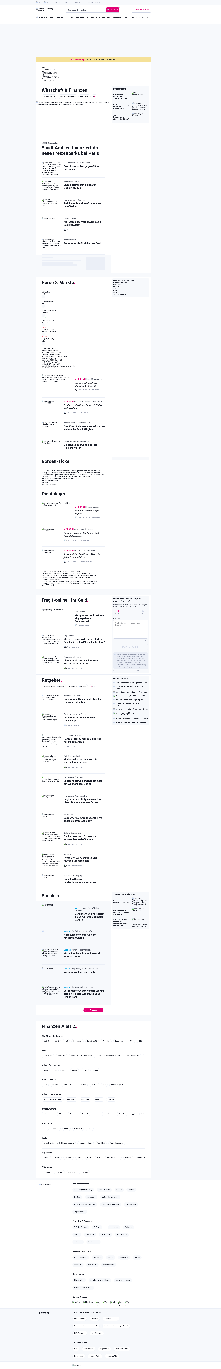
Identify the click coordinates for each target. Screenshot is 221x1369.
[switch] (94, 96)
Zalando (45, 354)
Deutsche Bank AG (143, 1157)
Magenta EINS (112, 1356)
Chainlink (85, 1114)
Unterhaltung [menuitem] (95, 17)
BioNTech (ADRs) (113, 1157)
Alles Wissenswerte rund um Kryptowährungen (80, 936)
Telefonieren (88, 1349)
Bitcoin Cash (48, 1114)
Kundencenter (79, 1318)
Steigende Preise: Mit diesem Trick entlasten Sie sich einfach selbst (120, 922)
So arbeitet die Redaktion (99, 1280)
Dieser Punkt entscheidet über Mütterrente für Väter (81, 662)
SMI (104, 1085)
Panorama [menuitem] (106, 17)
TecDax (95, 1070)
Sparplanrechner (85, 1143)
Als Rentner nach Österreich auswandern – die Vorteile (80, 838)
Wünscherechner (116, 1143)
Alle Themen (105, 1234)
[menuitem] (39, 2)
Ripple (133, 1114)
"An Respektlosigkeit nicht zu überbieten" (121, 117)
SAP (114, 288)
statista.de (92, 1265)
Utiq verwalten (131, 1204)
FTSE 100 (106, 1041)
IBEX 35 (141, 1041)
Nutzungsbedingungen (126, 667)
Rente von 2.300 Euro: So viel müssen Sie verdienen (80, 859)
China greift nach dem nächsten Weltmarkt (86, 384)
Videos (76, 1234)
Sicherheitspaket (111, 1318)
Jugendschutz (79, 1212)
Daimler (128, 1157)
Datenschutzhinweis (142, 670)
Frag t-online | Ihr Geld (68, 96)
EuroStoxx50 (92, 1041)
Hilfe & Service (79, 1333)
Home (37, 22)
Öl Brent (56, 1128)
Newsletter (114, 1227)
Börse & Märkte (49, 96)
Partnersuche (93, 1242)
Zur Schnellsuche (118, 66)
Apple (79, 1157)
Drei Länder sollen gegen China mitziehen (81, 168)
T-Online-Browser (80, 1227)
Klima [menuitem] (138, 17)
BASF (44, 362)
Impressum (91, 1197)
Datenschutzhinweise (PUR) (84, 1204)
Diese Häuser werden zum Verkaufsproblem (120, 96)
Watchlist (101, 1143)
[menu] (93, 10)
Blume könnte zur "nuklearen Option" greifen (80, 186)
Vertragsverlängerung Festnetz (86, 1326)
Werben (131, 1190)
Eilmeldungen (122, 1234)
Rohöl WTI (78, 1128)
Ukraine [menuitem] (60, 17)
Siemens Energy (48, 356)
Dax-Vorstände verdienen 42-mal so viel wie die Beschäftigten (84, 428)
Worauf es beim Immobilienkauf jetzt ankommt (82, 955)
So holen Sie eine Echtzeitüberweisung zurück (80, 880)
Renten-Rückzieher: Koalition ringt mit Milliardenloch (83, 740)
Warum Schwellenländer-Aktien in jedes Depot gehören (82, 555)
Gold (45, 1128)
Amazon (68, 1157)
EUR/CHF (47, 1172)
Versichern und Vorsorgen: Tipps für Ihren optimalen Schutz (90, 916)
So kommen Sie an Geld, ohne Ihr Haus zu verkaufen (82, 701)
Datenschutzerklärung (139, 665)
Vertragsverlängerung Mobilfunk (116, 1326)
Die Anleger (84, 96)
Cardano (73, 1114)
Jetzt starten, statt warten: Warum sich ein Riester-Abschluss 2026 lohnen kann (84, 993)
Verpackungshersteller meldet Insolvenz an (122, 902)
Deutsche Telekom (120, 283)
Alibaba (46, 1157)
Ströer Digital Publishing (83, 1190)
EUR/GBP (59, 1172)
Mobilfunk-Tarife (122, 1349)
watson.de (98, 1257)
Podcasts (128, 1227)
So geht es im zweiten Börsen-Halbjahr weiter (81, 446)
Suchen (114, 10)
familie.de (78, 1265)
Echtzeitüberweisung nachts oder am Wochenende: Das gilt (83, 782)
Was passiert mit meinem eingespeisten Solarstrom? (89, 618)
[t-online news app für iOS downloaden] (77, 1303)
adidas (44, 364)
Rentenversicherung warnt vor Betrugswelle (121, 107)
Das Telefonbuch (80, 1257)
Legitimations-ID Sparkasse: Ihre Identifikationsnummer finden (82, 801)
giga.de (110, 1257)
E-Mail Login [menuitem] (140, 10)
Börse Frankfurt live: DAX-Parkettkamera (59, 1143)
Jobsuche (78, 1242)
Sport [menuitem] (67, 17)
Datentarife (78, 1356)
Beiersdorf (45, 360)
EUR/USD (84, 1172)
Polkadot (122, 1114)
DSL (75, 1349)
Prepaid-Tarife (95, 1356)
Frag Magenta (97, 1333)
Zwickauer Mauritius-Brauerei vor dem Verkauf (83, 205)
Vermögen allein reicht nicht (80, 972)
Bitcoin (61, 1114)
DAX (66, 1041)
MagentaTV (104, 1349)
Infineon (116, 286)
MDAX (74, 1070)
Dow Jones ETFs (133, 1056)
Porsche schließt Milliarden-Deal (82, 243)
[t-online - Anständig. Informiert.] (51, 1184)
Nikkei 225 (98, 1099)
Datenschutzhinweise (110, 1197)
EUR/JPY (71, 1172)
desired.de (124, 1257)
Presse (119, 1190)
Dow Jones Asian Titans (53, 1099)
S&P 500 (111, 1099)
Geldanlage (73, 686)
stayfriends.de (108, 1265)
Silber (89, 1128)
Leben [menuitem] (125, 17)
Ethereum (97, 1114)
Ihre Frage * (117, 618)
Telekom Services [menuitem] (92, 2)
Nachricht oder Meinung (83, 1287)
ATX (45, 1085)
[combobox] (86, 10)
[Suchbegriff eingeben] (86, 10)
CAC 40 (46, 1041)
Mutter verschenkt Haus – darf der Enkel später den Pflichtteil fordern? (84, 641)
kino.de (137, 1257)
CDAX (57, 1041)
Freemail (95, 1318)
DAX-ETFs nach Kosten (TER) (110, 1056)
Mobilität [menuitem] (145, 17)
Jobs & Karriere (104, 1190)
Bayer (115, 290)
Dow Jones (77, 1041)
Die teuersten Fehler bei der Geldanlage (79, 719)
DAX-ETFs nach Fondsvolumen (82, 1056)
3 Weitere (46, 292)
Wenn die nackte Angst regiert (87, 512)
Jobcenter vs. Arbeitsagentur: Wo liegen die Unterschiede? (83, 819)
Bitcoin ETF (48, 1056)
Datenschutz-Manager (110, 1204)
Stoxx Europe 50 (117, 1085)
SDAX (85, 1070)
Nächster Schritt (131, 647)
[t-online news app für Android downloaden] (88, 1303)
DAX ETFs (61, 1056)
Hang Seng (119, 1041)
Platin (66, 1128)
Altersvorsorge (49, 686)
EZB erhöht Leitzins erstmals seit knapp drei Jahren (121, 912)
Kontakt (77, 1197)
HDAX (131, 1041)
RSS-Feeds (90, 1234)
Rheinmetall (117, 285)
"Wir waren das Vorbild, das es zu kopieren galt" (82, 223)
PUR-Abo (97, 1227)
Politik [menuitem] (52, 17)
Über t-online (79, 1280)
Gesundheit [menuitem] (116, 17)
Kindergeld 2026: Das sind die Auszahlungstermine (80, 761)
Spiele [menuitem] (131, 17)
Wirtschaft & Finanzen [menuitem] (79, 17)
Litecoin (110, 1114)
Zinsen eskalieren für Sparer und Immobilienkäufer (81, 534)
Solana (143, 1114)
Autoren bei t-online (123, 1280)
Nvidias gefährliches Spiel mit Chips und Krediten (83, 406)
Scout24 (45, 352)
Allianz (115, 292)
